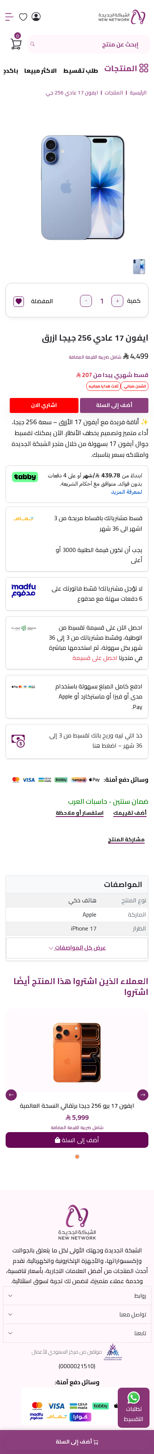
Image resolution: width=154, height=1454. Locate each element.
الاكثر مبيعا (40, 71)
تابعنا (140, 1333)
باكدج (10, 71)
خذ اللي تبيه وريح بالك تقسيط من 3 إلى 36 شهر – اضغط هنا (95, 740)
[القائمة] (9, 17)
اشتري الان (44, 405)
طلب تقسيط (80, 71)
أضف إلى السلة (114, 405)
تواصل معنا (132, 1314)
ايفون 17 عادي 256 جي (72, 92)
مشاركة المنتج (126, 839)
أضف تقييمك (130, 813)
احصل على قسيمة (95, 657)
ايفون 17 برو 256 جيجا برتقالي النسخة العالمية (77, 1105)
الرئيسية (138, 92)
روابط (140, 1295)
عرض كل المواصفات (80, 947)
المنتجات (114, 92)
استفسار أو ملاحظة (80, 813)
